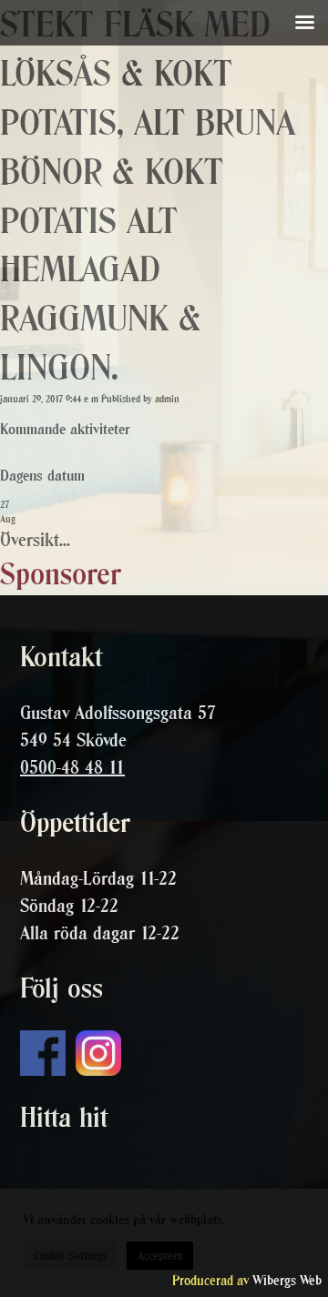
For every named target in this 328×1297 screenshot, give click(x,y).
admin (167, 399)
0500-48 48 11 (72, 767)
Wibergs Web (287, 1280)
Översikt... (35, 540)
